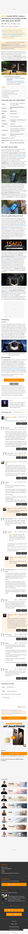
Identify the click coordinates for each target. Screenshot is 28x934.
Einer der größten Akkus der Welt (10, 93)
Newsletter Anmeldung (14, 753)
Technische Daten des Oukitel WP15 (11, 90)
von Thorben (17, 23)
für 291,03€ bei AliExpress (20, 45)
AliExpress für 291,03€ (13, 78)
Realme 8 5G (10, 258)
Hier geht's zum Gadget (13, 380)
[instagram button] (12, 910)
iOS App (10, 914)
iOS (17, 36)
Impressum (14, 921)
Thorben (11, 400)
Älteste (25, 412)
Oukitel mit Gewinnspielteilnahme (16, 81)
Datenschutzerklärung (6, 711)
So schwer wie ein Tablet (8, 92)
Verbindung (5, 95)
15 (4, 23)
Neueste (21, 412)
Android (12, 36)
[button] (10, 905)
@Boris (10, 534)
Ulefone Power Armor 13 (19, 224)
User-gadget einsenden (14, 884)
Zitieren (18, 423)
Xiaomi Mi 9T (6, 293)
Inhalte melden (14, 924)
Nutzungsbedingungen (20, 711)
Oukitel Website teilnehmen (7, 48)
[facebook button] (5, 910)
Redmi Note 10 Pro (5, 227)
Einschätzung (6, 97)
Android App (18, 914)
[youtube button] (9, 910)
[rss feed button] (22, 910)
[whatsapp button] (19, 910)
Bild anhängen (22, 706)
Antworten (24, 423)
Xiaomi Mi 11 (19, 155)
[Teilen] (14, 384)
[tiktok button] (15, 910)
